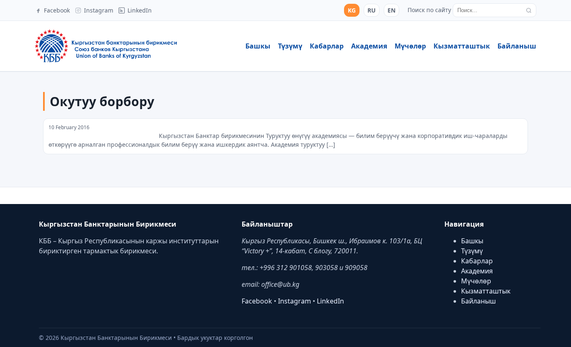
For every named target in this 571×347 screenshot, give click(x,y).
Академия (369, 46)
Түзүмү (290, 46)
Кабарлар (327, 46)
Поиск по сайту (429, 10)
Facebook (257, 301)
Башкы (257, 46)
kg (352, 10)
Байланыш (516, 46)
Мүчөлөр (410, 46)
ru (371, 10)
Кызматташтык (461, 46)
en (391, 10)
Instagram (294, 301)
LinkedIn (330, 301)
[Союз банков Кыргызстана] (106, 46)
